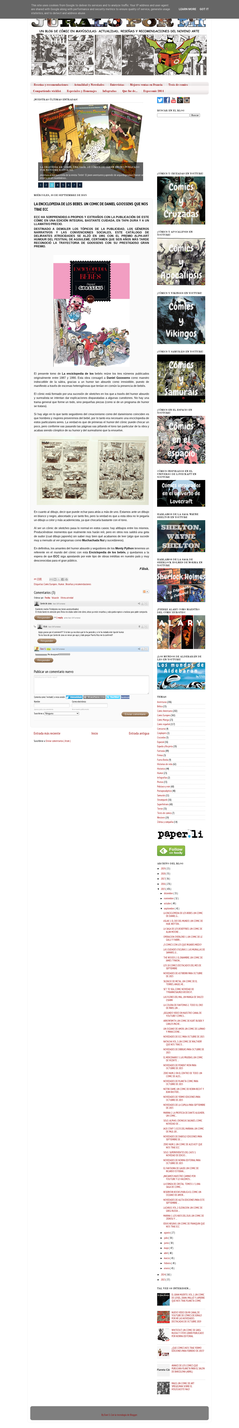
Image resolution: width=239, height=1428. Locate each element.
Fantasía (161, 750)
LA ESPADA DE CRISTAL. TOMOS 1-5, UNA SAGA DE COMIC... (181, 1185)
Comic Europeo (50, 584)
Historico (161, 768)
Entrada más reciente (47, 733)
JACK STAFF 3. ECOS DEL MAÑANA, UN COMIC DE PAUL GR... (183, 1130)
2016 (163, 883)
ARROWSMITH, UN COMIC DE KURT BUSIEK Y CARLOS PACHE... (183, 1022)
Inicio (94, 733)
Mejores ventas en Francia (146, 85)
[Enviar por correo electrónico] (51, 579)
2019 (163, 868)
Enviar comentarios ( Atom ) (58, 741)
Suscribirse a (39, 713)
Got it (204, 9)
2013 (163, 1279)
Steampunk (162, 799)
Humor (61, 584)
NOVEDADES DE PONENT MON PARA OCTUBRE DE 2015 (179, 1067)
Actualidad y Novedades (89, 85)
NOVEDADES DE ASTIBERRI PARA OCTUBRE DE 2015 (182, 975)
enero (167, 1268)
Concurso (161, 728)
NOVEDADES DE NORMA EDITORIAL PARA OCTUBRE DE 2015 (182, 1161)
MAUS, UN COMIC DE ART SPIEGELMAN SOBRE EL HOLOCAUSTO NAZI (183, 1386)
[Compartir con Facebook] (62, 579)
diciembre (168, 893)
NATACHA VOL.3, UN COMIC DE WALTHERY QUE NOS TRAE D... (182, 1043)
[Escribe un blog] (55, 579)
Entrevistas (117, 85)
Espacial (160, 742)
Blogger (133, 1414)
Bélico (160, 706)
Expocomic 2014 (153, 91)
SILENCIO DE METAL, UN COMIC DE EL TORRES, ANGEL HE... (180, 983)
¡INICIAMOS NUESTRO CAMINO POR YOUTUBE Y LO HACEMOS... (179, 1177)
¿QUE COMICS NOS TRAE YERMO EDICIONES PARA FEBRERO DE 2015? (188, 1349)
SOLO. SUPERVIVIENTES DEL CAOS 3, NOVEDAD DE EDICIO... (179, 1154)
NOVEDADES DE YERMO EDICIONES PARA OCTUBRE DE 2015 (181, 1098)
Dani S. (43, 648)
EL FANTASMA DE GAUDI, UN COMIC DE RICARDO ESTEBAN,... (181, 1170)
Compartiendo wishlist (47, 91)
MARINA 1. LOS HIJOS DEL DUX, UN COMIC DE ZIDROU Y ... (183, 1217)
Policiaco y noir (163, 786)
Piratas (160, 782)
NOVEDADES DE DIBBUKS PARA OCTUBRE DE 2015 (183, 1051)
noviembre (169, 898)
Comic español (163, 724)
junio (166, 1243)
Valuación (55, 597)
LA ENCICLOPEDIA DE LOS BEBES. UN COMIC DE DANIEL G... (183, 914)
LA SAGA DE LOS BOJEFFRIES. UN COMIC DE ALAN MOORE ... (182, 930)
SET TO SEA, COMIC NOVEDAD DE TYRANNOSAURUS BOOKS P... (178, 990)
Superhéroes (163, 804)
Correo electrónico (79, 701)
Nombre (37, 701)
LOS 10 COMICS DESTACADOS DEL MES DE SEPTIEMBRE (182, 967)
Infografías (162, 777)
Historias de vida (164, 764)
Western (161, 817)
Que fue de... (130, 91)
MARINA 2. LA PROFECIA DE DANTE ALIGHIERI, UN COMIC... (184, 1114)
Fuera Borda (162, 759)
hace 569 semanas (59, 603)
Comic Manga (163, 719)
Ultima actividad (67, 597)
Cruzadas (161, 737)
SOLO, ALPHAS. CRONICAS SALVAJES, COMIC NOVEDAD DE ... (182, 1122)
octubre (167, 903)
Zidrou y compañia (165, 822)
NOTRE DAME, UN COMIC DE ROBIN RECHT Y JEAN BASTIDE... (183, 1090)
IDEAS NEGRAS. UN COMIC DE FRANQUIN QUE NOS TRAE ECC (184, 1225)
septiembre (169, 908)
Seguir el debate (146, 591)
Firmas (160, 755)
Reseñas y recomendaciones (51, 85)
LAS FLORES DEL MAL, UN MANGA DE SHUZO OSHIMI (183, 998)
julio (166, 1237)
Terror (160, 808)
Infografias (110, 91)
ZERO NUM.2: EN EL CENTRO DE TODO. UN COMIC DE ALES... (182, 1074)
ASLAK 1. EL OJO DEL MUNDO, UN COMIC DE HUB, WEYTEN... (183, 922)
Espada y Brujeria (165, 746)
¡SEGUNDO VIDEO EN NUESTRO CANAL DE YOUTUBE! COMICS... (182, 1014)
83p (48, 649)
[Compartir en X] (59, 579)
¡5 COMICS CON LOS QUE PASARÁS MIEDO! (182, 944)
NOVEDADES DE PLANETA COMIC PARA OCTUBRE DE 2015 (180, 1082)
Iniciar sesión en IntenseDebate (74, 697)
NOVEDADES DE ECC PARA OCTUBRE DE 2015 (183, 1036)
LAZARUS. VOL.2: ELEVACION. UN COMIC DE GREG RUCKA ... (182, 1209)
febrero (167, 1263)
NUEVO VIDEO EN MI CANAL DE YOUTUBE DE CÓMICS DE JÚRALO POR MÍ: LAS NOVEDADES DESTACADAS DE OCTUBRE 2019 (187, 1317)
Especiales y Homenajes (82, 91)
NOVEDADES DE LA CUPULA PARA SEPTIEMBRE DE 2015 (184, 1106)
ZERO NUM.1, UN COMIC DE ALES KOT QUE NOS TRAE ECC (182, 1146)
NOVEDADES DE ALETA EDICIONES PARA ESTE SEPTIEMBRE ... (184, 1201)
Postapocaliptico (164, 790)
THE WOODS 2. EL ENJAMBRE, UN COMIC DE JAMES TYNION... (183, 959)
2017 (163, 878)
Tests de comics (178, 85)
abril (166, 1253)
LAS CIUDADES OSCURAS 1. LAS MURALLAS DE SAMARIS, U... (184, 951)
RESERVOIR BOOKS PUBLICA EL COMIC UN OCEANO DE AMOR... (182, 1193)
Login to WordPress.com (94, 697)
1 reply (59, 617)
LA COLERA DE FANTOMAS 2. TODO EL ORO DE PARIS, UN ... (183, 1006)
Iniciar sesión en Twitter (113, 697)
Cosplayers (162, 733)
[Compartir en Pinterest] (66, 579)
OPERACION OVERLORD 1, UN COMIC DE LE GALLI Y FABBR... (182, 938)
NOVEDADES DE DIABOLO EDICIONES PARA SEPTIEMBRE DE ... (182, 1138)
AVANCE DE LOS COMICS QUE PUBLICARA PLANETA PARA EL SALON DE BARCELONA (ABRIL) (188, 1368)
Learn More (187, 9)
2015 (163, 889)
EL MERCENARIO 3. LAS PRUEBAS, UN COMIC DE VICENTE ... (183, 1059)
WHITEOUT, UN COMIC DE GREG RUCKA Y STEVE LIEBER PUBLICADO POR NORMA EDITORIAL (188, 1333)
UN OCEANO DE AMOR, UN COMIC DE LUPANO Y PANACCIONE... (184, 1030)
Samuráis (161, 795)
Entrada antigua (139, 733)
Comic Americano (164, 711)
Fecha (47, 597)
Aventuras (162, 702)
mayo (166, 1248)
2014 (163, 1274)
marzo (167, 1258)
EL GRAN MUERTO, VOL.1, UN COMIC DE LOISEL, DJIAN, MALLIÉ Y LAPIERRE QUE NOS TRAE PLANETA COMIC (188, 1297)
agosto (167, 1232)
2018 (163, 873)
